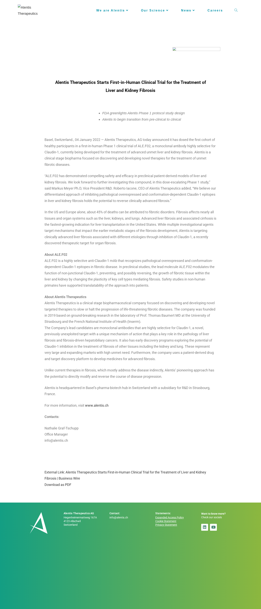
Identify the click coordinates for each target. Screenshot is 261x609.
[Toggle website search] (236, 10)
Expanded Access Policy (169, 517)
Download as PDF (58, 485)
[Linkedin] (204, 527)
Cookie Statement (165, 521)
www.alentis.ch (97, 405)
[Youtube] (213, 527)
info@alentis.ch (118, 517)
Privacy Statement (166, 524)
